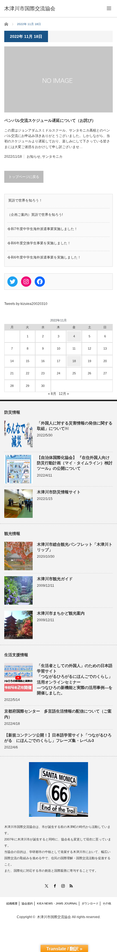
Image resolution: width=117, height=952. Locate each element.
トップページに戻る (24, 177)
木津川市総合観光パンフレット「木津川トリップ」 (74, 547)
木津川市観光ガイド (55, 578)
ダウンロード (90, 903)
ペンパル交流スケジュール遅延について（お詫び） (50, 120)
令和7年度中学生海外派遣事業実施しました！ (42, 229)
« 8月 (52, 394)
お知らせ (33, 157)
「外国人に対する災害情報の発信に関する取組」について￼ (74, 426)
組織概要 (12, 903)
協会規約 (27, 903)
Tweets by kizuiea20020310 (25, 304)
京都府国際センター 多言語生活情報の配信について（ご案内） (58, 714)
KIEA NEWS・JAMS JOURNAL (57, 903)
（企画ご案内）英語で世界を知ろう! (35, 215)
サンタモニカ (52, 157)
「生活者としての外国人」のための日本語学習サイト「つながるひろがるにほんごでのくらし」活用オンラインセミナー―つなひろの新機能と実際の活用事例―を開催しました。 (74, 679)
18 (74, 361)
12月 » (64, 394)
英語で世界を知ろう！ (24, 200)
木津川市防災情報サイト (59, 492)
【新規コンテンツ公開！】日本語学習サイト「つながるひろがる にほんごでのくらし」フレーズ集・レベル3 (58, 738)
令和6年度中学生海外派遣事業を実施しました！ (44, 257)
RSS (70, 885)
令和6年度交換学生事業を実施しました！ (39, 243)
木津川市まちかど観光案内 (61, 613)
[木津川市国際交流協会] (29, 8)
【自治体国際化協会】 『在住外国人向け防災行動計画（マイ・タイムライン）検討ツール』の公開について (74, 463)
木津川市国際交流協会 (54, 917)
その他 (107, 903)
